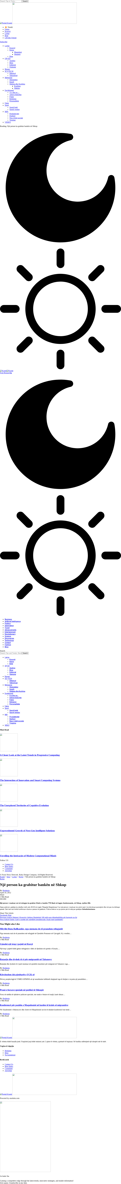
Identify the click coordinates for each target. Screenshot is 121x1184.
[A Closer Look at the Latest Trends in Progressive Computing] (9, 751)
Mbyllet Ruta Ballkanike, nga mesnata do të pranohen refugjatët (31, 929)
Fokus (7, 29)
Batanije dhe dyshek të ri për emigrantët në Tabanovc (26, 959)
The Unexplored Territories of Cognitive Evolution (24, 805)
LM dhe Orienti (10, 38)
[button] (6, 373)
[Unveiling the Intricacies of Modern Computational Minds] (9, 851)
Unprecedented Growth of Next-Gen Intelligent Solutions (27, 830)
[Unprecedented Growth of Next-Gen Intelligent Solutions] (9, 826)
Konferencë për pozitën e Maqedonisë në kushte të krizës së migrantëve (34, 1005)
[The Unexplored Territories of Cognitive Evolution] (9, 801)
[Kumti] (6, 371)
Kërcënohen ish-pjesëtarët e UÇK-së (17, 974)
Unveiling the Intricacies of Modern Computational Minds (28, 855)
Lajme (7, 34)
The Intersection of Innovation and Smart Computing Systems (30, 780)
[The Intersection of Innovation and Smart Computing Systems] (9, 776)
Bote (6, 36)
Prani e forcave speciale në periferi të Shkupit (22, 990)
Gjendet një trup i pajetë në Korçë (16, 944)
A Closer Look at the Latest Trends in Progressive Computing (30, 755)
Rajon (2, 879)
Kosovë (8, 31)
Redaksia (6, 891)
